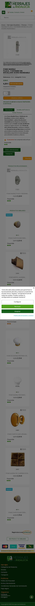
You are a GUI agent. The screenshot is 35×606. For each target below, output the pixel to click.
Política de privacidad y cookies (24, 315)
